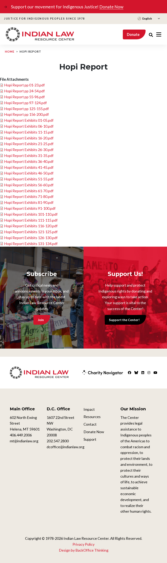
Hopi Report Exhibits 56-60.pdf (29, 185)
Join (41, 320)
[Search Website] (151, 34)
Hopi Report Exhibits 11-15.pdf (29, 132)
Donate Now (111, 6)
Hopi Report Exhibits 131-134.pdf (31, 243)
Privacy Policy (83, 544)
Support (90, 439)
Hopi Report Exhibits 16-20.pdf (29, 138)
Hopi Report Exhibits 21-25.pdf (29, 143)
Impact (89, 409)
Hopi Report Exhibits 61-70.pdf (29, 191)
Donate (133, 34)
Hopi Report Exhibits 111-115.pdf (31, 220)
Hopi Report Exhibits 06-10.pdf (29, 126)
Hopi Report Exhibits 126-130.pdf (31, 237)
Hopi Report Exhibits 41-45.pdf (29, 167)
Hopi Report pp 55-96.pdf (24, 97)
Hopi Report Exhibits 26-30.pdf (29, 149)
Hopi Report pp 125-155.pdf (26, 108)
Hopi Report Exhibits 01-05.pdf (29, 120)
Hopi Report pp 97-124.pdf (25, 102)
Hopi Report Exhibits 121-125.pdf (31, 232)
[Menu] (158, 34)
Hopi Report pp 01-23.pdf (24, 85)
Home (9, 51)
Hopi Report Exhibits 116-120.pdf (31, 226)
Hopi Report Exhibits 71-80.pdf (29, 196)
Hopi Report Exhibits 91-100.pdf (30, 208)
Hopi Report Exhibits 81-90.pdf (29, 202)
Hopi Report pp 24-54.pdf (24, 91)
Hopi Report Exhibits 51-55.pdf (29, 179)
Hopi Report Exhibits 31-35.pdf (29, 155)
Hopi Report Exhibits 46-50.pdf (29, 173)
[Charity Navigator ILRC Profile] (102, 372)
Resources (92, 416)
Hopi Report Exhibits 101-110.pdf (31, 214)
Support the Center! (124, 320)
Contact (90, 424)
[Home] (40, 34)
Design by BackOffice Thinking (83, 550)
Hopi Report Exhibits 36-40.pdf (29, 161)
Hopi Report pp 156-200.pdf (26, 114)
